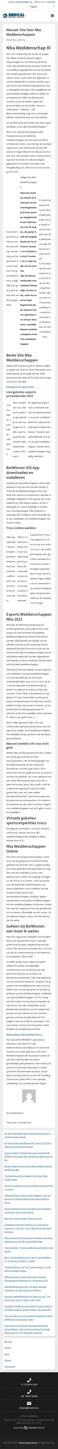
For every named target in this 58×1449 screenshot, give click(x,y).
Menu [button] (52, 16)
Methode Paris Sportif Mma (20, 386)
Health (7, 1347)
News (6, 1354)
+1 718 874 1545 (49, 2)
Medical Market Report (14, 16)
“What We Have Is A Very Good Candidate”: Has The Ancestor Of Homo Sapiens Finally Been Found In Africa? (27, 1199)
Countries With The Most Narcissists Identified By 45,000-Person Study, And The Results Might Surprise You (28, 1156)
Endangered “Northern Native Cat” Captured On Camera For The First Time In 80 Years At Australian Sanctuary (28, 1228)
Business (8, 1341)
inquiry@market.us (24, 2)
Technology (9, 1366)
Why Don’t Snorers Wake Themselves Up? (23, 1218)
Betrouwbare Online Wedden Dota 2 (24, 1034)
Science (7, 1360)
